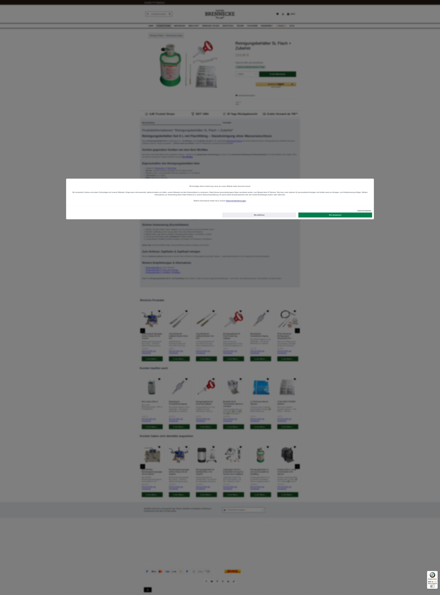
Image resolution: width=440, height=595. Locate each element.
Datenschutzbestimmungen (236, 201)
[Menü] (436, 572)
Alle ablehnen (259, 215)
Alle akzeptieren (335, 215)
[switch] (432, 586)
